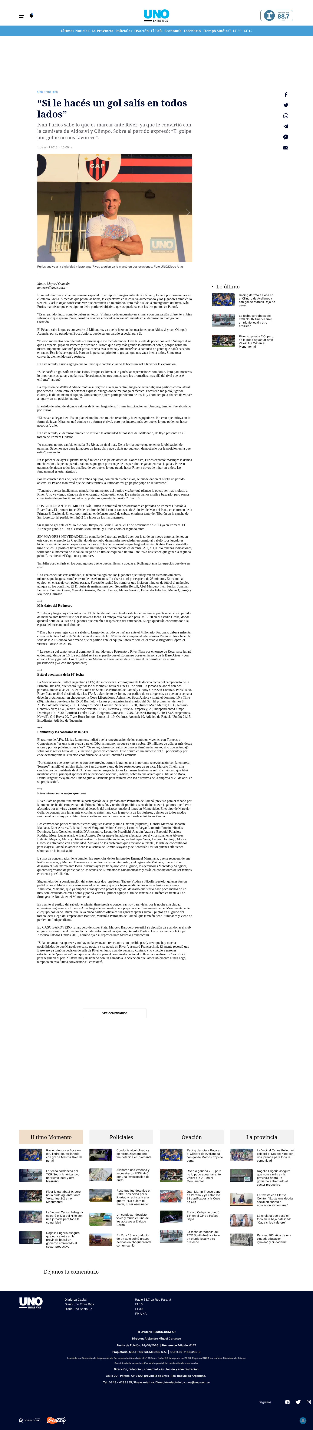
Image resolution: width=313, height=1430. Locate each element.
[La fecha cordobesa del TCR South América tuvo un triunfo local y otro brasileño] (244, 321)
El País (156, 31)
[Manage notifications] (303, 1420)
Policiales (123, 31)
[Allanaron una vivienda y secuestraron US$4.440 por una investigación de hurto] (121, 1175)
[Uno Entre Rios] (156, 15)
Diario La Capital (76, 1299)
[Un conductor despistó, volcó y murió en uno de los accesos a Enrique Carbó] (121, 1220)
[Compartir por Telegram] (285, 126)
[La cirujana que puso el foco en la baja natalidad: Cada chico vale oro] (262, 1220)
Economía (173, 31)
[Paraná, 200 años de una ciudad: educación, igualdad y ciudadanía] (262, 1240)
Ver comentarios (114, 1013)
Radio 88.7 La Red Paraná (153, 1299)
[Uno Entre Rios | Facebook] (287, 1402)
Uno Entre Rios (47, 91)
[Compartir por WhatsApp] (285, 116)
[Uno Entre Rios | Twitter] (298, 1402)
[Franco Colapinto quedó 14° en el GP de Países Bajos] (192, 1217)
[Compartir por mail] (285, 147)
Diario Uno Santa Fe (78, 1309)
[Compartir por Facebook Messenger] (285, 137)
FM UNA (140, 1313)
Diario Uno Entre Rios (79, 1304)
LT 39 (237, 31)
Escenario (192, 31)
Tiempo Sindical (217, 31)
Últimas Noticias (75, 31)
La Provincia (102, 31)
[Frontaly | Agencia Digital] (53, 1420)
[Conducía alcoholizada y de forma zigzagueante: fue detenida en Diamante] (121, 1155)
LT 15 (248, 31)
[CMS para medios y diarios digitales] (29, 1420)
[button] (21, 16)
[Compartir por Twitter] (285, 105)
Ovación (141, 31)
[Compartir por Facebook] (285, 94)
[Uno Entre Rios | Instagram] (308, 1402)
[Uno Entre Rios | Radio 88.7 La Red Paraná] (276, 15)
